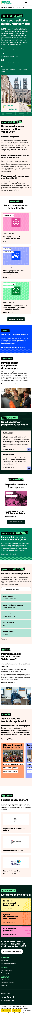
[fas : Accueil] (6, 2)
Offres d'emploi (5, 980)
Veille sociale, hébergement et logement (13, 764)
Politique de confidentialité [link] (16, 1013)
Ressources (4, 985)
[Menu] (26, 2)
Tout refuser (16, 1010)
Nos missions (4, 960)
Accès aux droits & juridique (10, 771)
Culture (15, 767)
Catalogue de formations (7, 982)
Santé (4, 767)
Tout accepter (6, 1010)
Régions (10, 7)
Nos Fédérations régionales (8, 963)
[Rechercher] (29, 2)
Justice (29, 771)
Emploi (9, 767)
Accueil (3, 7)
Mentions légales (5, 993)
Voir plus (4, 639)
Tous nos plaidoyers (6, 970)
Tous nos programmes (7, 973)
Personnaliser (27, 1010)
